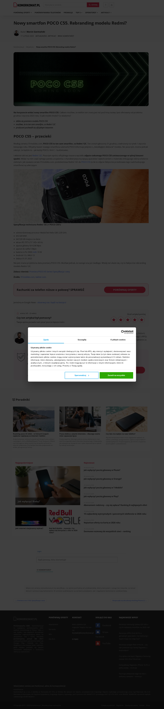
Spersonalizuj (80, 375)
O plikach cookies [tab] (118, 340)
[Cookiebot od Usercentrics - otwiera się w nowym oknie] (122, 332)
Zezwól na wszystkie (116, 375)
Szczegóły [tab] (82, 340)
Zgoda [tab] (46, 340)
